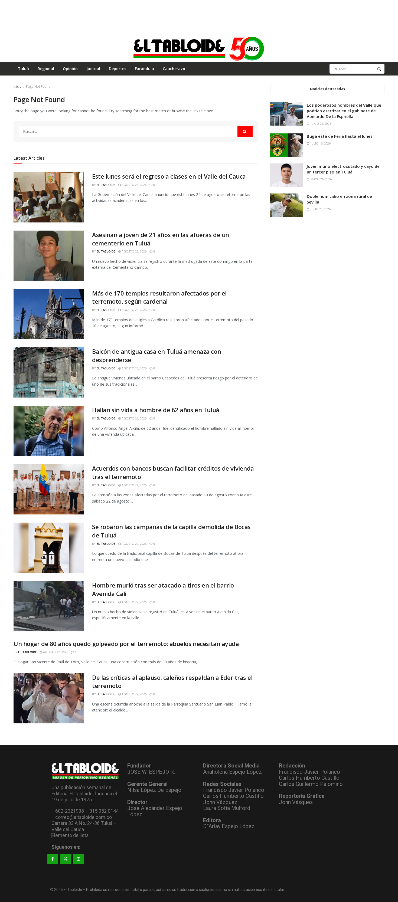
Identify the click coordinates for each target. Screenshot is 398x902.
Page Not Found (38, 86)
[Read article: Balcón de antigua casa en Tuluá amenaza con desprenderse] (49, 372)
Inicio (18, 86)
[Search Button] (379, 69)
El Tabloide (106, 185)
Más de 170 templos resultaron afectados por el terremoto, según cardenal (159, 297)
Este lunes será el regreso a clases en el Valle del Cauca (169, 176)
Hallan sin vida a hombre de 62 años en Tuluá (155, 410)
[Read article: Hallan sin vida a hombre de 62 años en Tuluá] (49, 431)
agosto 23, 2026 (133, 185)
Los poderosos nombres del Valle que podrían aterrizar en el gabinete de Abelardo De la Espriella (344, 110)
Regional (46, 68)
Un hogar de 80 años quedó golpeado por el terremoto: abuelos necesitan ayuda (126, 643)
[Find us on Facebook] (52, 859)
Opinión (70, 68)
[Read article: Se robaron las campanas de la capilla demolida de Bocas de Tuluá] (49, 548)
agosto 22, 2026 (133, 485)
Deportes (117, 68)
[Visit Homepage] (199, 48)
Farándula (144, 68)
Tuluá (23, 68)
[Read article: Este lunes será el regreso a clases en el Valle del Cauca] (49, 197)
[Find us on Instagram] (78, 859)
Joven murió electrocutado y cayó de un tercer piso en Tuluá (343, 169)
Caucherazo (174, 68)
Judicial (93, 68)
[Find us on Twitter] (65, 859)
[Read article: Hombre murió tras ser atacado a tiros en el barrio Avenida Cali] (49, 606)
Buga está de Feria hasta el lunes (340, 136)
